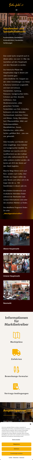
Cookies (10, 457)
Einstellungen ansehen (16, 453)
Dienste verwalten (16, 439)
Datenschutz (16, 457)
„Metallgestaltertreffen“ (13, 214)
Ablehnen (16, 449)
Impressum (21, 457)
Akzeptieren (16, 444)
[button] (30, 424)
